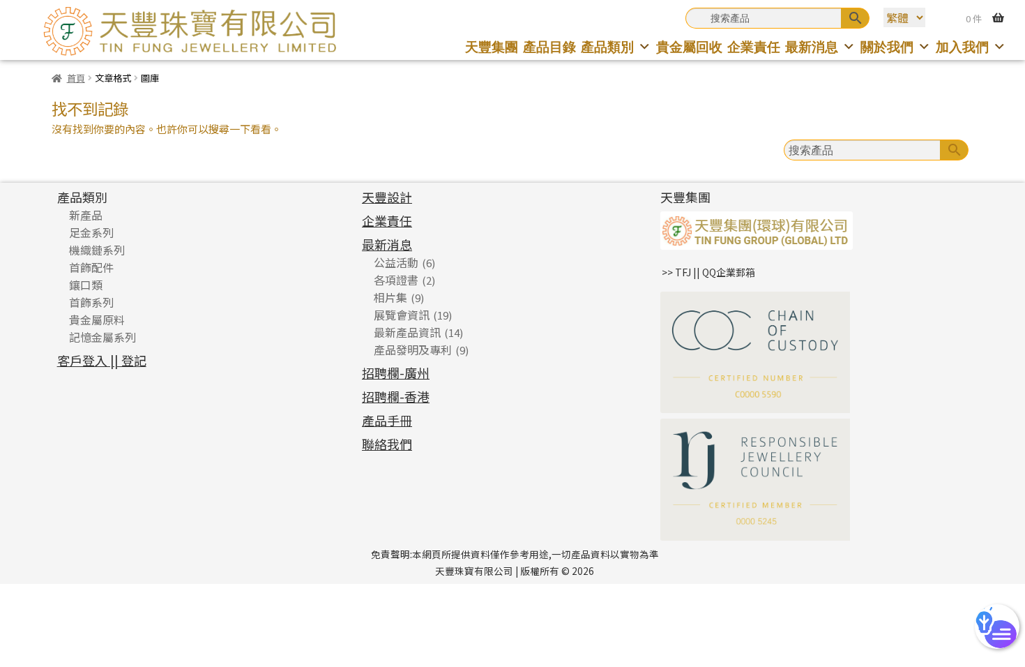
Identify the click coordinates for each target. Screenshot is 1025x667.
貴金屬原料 (97, 319)
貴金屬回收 (689, 46)
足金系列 (91, 232)
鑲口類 (85, 284)
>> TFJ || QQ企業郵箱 (708, 272)
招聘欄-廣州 (396, 373)
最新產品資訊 (407, 332)
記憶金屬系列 (102, 337)
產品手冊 (387, 420)
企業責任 (753, 46)
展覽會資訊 (402, 314)
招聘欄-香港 (396, 396)
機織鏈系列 (97, 249)
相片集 (390, 297)
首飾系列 (91, 302)
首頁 (76, 77)
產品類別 (607, 46)
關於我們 (886, 46)
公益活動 (396, 262)
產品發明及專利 (413, 349)
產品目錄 (549, 46)
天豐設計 (387, 197)
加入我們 (962, 46)
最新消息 (811, 46)
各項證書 (396, 279)
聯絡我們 (387, 444)
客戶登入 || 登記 (101, 360)
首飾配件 (91, 267)
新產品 (85, 215)
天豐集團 (491, 46)
